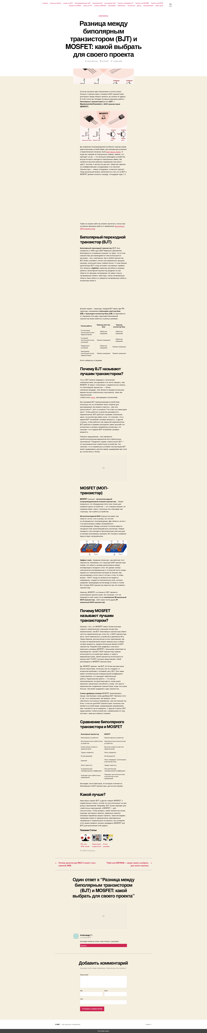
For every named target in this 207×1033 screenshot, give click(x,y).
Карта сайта (159, 5)
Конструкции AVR (110, 3)
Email (106, 990)
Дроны (139, 5)
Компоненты (121, 5)
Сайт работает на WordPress (70, 1024)
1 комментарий (117, 61)
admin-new (94, 61)
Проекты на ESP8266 (142, 3)
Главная (45, 3)
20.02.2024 (105, 61)
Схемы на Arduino (55, 3)
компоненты (91, 851)
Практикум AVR (97, 3)
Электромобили (148, 5)
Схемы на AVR (68, 3)
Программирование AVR (82, 3)
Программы (112, 5)
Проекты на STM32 (75, 5)
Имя (81, 990)
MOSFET (84, 851)
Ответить (84, 945)
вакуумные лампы (113, 151)
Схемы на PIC (87, 5)
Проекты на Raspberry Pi (125, 3)
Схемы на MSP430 (100, 5)
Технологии (131, 5)
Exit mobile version (103, 1031)
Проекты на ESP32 (157, 3)
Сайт (81, 999)
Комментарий (84, 974)
